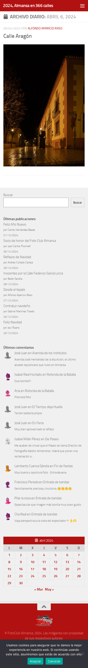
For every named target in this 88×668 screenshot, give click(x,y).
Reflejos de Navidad (17, 257)
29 (9, 583)
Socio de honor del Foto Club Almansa (29, 241)
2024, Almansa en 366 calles (28, 5)
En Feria (38, 423)
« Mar (38, 589)
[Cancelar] (82, 653)
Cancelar (54, 661)
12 (55, 562)
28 (79, 576)
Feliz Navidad (12, 322)
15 (9, 569)
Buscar (8, 195)
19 (55, 569)
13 (67, 562)
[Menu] (82, 5)
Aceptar (35, 661)
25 (44, 576)
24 (32, 576)
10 (32, 562)
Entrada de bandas (56, 482)
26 (55, 576)
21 (79, 569)
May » (49, 589)
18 (44, 569)
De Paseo (52, 439)
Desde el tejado (14, 290)
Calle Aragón (17, 36)
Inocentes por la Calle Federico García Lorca (33, 273)
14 (79, 562)
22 (9, 576)
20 (67, 569)
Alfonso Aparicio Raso (45, 28)
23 (21, 576)
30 (21, 583)
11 (44, 562)
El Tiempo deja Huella (47, 407)
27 (67, 576)
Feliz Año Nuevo (14, 224)
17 (32, 569)
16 (21, 569)
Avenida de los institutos (49, 353)
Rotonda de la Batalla (61, 374)
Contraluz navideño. (17, 306)
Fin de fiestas (63, 466)
